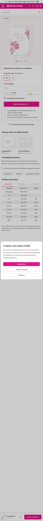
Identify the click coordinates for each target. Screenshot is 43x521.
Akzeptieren (21, 264)
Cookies (28, 250)
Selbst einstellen (21, 270)
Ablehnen (21, 275)
